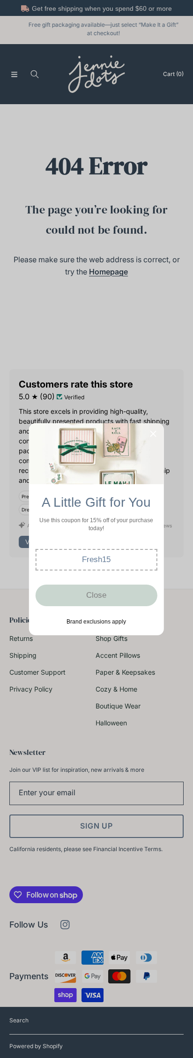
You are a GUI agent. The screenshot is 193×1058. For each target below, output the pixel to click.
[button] (96, 560)
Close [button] (96, 595)
